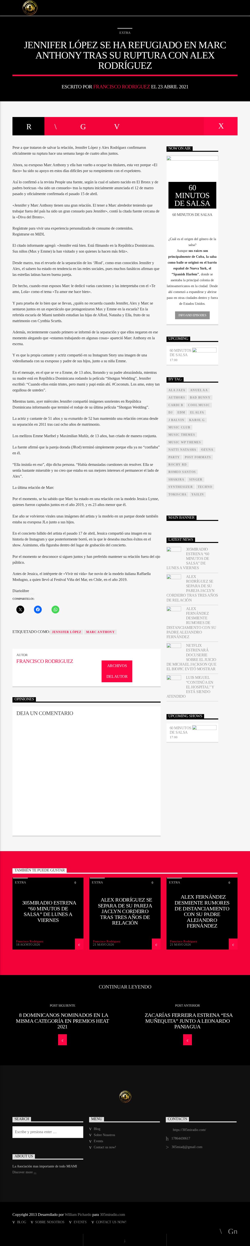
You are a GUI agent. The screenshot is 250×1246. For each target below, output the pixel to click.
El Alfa (197, 412)
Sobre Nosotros (104, 1135)
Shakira (176, 479)
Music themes (181, 434)
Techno (205, 487)
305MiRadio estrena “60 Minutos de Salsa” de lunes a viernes (188, 558)
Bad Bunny (200, 397)
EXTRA (124, 33)
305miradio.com (112, 1214)
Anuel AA (199, 390)
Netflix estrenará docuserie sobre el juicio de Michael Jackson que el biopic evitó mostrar (191, 657)
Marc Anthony (100, 632)
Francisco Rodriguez (121, 86)
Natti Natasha (182, 449)
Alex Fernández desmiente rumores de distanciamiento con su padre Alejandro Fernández (191, 623)
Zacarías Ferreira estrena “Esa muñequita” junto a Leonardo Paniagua (189, 1021)
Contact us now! (105, 1147)
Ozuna (207, 449)
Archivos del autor (117, 671)
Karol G (197, 420)
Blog (97, 1129)
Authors (176, 397)
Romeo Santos (182, 472)
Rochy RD (177, 464)
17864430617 (180, 1138)
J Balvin (176, 420)
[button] (192, 242)
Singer (195, 479)
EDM (181, 412)
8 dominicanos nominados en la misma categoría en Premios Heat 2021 (62, 1021)
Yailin (197, 494)
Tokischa (177, 494)
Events (98, 1141)
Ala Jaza (177, 390)
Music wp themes (184, 442)
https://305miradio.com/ (189, 1130)
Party (174, 457)
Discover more (23, 1172)
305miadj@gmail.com (187, 1147)
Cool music (199, 405)
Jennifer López (67, 632)
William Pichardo (78, 1214)
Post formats (198, 457)
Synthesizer (180, 487)
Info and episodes (192, 315)
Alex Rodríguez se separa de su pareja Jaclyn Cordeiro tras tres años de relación (192, 588)
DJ (170, 412)
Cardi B (175, 405)
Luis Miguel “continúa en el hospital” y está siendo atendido (190, 686)
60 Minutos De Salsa (180, 352)
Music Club (179, 427)
